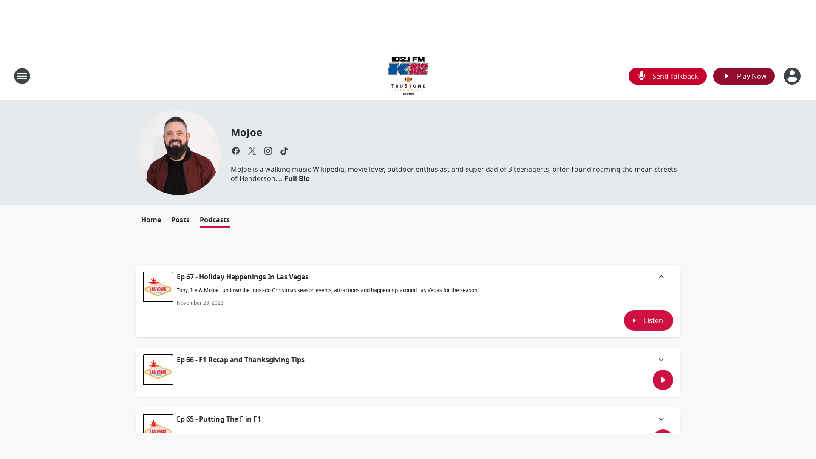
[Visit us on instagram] (268, 151)
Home (151, 219)
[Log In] (793, 76)
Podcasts (215, 219)
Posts (180, 219)
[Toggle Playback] (158, 287)
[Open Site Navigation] (22, 76)
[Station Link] (408, 76)
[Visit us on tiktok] (284, 151)
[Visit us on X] (252, 151)
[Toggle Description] (661, 277)
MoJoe (246, 132)
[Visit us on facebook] (236, 151)
